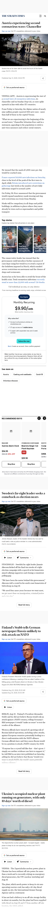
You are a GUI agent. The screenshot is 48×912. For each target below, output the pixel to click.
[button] (40, 16)
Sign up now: (6, 31)
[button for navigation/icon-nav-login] (40, 16)
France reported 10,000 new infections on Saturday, (24, 177)
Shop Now (11, 464)
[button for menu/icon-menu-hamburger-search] (45, 16)
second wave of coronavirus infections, (19, 98)
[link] (13, 16)
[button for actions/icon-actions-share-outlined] (43, 78)
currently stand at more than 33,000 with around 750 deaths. (23, 281)
